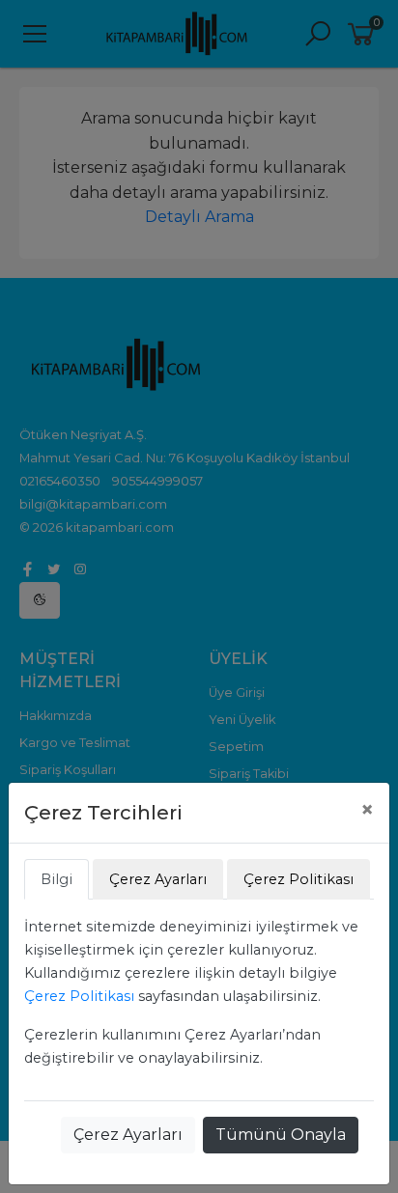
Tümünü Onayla (280, 1134)
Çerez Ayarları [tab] (158, 879)
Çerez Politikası (79, 996)
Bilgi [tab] (56, 879)
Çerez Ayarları (128, 1134)
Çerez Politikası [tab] (298, 879)
